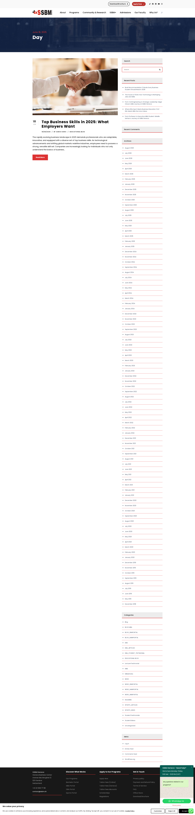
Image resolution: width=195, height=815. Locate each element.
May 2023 (128, 350)
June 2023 (128, 345)
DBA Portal (70, 789)
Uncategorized (130, 726)
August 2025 (129, 210)
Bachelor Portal (72, 782)
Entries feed (129, 749)
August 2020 (129, 521)
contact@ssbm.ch (39, 791)
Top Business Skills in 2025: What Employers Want (75, 124)
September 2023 (131, 329)
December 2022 (130, 376)
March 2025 (129, 236)
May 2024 (128, 288)
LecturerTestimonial (132, 663)
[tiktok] (150, 4)
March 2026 (129, 174)
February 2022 (130, 428)
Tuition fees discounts (108, 789)
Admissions (125, 12)
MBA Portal (70, 786)
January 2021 (129, 495)
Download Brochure (141, 796)
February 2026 (130, 179)
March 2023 (129, 360)
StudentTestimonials (132, 715)
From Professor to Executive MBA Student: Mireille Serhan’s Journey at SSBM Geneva (142, 117)
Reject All (171, 811)
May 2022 (128, 412)
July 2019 (128, 588)
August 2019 (129, 583)
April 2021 (128, 480)
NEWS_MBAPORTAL (131, 695)
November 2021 (130, 443)
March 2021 (129, 485)
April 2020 (128, 542)
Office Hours (138, 793)
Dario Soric (61, 132)
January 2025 (129, 246)
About (63, 12)
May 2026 (128, 163)
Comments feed (131, 754)
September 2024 (131, 267)
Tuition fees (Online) (108, 782)
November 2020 (130, 506)
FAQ (134, 789)
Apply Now (104, 778)
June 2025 (128, 221)
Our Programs (71, 778)
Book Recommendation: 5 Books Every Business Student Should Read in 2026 (141, 88)
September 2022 (131, 392)
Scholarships (105, 793)
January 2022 (129, 433)
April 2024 (128, 293)
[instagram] (161, 4)
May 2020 (128, 537)
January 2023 (129, 371)
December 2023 (130, 314)
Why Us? (153, 12)
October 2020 (130, 511)
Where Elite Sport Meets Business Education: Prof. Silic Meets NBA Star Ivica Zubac (142, 110)
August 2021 (129, 459)
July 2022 (128, 402)
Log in (127, 744)
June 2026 (128, 158)
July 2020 (128, 526)
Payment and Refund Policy (144, 782)
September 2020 (131, 516)
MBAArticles (129, 674)
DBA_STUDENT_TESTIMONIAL (135, 653)
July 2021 (128, 464)
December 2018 (130, 604)
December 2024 (130, 252)
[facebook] (153, 4)
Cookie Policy (129, 811)
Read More (40, 157)
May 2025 (128, 226)
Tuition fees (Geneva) (108, 786)
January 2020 (129, 557)
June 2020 (128, 531)
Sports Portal (71, 793)
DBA (126, 643)
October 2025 (130, 200)
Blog (126, 622)
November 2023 (130, 319)
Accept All (186, 811)
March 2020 (129, 547)
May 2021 (128, 474)
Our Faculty (140, 12)
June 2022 (128, 407)
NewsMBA (128, 700)
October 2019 (129, 573)
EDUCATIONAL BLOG (77, 132)
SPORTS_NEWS (130, 710)
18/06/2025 (46, 132)
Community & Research (94, 12)
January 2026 (129, 184)
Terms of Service (140, 786)
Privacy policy (138, 778)
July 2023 (128, 340)
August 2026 (129, 148)
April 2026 (128, 169)
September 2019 (130, 578)
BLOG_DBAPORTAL (131, 632)
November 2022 (130, 381)
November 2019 (130, 568)
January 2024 (130, 309)
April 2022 (128, 417)
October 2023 (130, 324)
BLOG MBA (128, 627)
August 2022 (129, 397)
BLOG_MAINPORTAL (131, 638)
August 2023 (129, 335)
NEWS (127, 679)
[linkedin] (155, 4)
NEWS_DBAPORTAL (131, 684)
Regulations (104, 796)
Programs (74, 12)
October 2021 (129, 449)
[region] (97, 809)
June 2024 (128, 283)
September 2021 (130, 454)
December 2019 (130, 563)
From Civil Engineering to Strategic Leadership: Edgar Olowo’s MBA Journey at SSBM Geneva (143, 103)
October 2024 (130, 262)
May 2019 (128, 599)
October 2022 (130, 386)
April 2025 (128, 231)
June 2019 (128, 594)
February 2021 (129, 490)
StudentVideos (130, 720)
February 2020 (130, 552)
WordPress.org (130, 759)
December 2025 (130, 189)
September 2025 (131, 205)
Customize (158, 811)
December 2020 (130, 500)
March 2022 (129, 423)
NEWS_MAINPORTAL (131, 689)
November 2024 (130, 257)
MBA (126, 669)
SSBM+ (113, 12)
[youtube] (159, 4)
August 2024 (129, 272)
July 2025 (128, 215)
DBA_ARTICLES (130, 648)
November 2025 (130, 195)
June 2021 (128, 469)
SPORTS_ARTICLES (131, 705)
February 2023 (130, 366)
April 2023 (128, 355)
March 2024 (129, 298)
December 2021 (130, 438)
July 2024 (128, 278)
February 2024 (130, 303)
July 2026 (128, 153)
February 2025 (130, 241)
